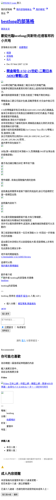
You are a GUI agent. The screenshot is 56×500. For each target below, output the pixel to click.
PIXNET (13, 459)
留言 (25, 296)
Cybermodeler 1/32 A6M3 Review (16, 257)
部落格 (10, 56)
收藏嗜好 (23, 47)
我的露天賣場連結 (9, 266)
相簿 (9, 53)
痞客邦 (19, 296)
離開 (15, 495)
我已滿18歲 (6, 495)
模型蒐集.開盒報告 (27, 303)
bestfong (4, 280)
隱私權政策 (48, 459)
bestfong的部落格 (17, 21)
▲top (3, 308)
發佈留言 (5, 331)
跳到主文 (5, 29)
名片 (9, 59)
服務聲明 (29, 462)
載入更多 (5, 314)
